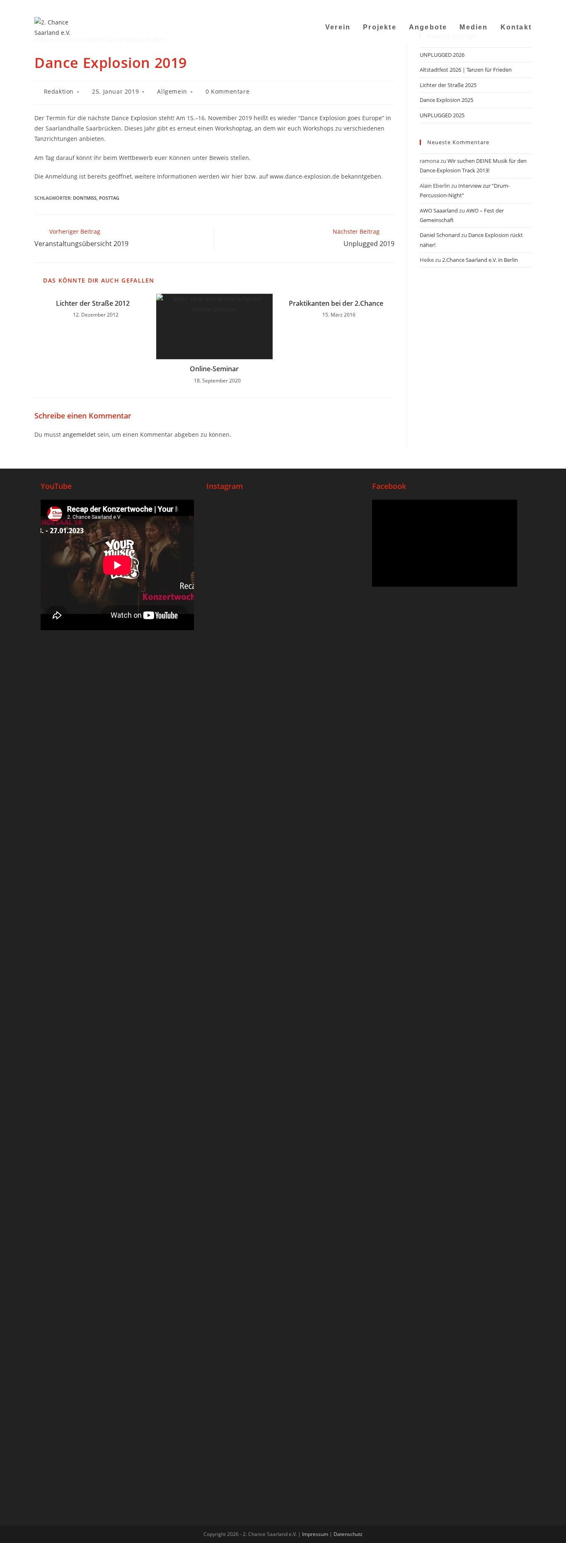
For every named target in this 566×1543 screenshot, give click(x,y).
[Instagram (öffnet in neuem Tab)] (487, 6)
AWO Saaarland (439, 210)
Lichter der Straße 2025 (448, 85)
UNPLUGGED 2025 (442, 115)
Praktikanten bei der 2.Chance (336, 303)
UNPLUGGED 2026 (442, 54)
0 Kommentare (227, 91)
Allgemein (172, 91)
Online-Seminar (214, 368)
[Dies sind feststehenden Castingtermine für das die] (231, 672)
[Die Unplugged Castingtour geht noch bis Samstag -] (334, 614)
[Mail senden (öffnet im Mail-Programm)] (508, 6)
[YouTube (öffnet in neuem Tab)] (498, 6)
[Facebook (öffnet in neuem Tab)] (477, 6)
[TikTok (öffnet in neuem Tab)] (518, 6)
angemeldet (79, 434)
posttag (109, 198)
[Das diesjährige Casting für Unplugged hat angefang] (283, 698)
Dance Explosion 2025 (446, 100)
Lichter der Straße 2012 (93, 303)
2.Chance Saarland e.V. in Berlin (480, 260)
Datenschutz (348, 1534)
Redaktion (59, 91)
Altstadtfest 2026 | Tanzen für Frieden (466, 69)
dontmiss (85, 198)
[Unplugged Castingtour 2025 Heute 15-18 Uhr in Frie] (283, 1064)
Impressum (315, 1534)
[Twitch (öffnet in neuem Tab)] (528, 6)
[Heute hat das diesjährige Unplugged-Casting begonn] (231, 1199)
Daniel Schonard (440, 235)
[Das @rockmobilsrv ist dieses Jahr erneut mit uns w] (334, 1085)
